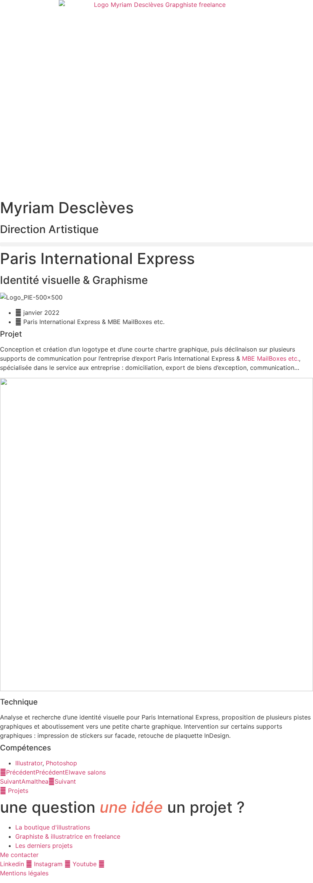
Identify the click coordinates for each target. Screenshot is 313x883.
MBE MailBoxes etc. (270, 358)
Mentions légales (24, 873)
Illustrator (28, 763)
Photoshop (61, 763)
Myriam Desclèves (67, 207)
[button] (156, 244)
